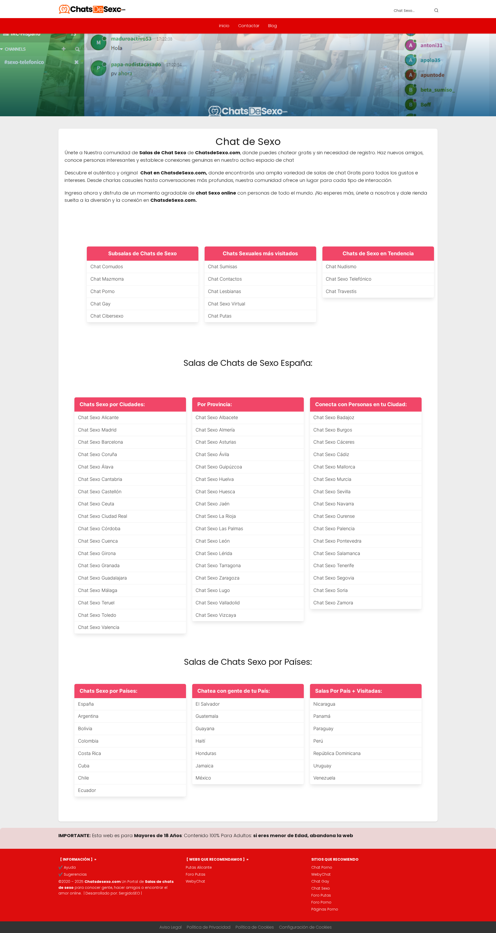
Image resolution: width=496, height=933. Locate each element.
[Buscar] (436, 10)
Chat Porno (102, 291)
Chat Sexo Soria (330, 590)
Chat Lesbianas (224, 291)
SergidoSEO (129, 893)
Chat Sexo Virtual (226, 303)
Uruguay (322, 765)
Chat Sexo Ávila (212, 454)
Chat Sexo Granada (99, 565)
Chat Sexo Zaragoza (217, 578)
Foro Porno (321, 902)
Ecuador (87, 790)
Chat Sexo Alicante (98, 417)
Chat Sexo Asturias (216, 442)
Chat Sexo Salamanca (336, 553)
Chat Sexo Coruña (97, 454)
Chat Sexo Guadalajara (102, 578)
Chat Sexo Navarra (333, 503)
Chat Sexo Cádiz (331, 454)
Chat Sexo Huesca (215, 491)
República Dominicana (337, 753)
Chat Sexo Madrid (97, 430)
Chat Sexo (320, 888)
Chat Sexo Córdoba (99, 528)
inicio (224, 26)
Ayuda (70, 867)
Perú (318, 741)
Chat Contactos (225, 279)
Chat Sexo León (213, 541)
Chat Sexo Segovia (333, 578)
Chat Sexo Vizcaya (216, 615)
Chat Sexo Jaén (212, 503)
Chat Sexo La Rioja (216, 516)
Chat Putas (219, 316)
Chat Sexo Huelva (215, 479)
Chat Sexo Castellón (99, 491)
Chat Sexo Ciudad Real (102, 516)
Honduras (206, 753)
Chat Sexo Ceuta (96, 503)
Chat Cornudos (106, 266)
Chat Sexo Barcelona (100, 442)
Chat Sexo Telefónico (348, 279)
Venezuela (324, 778)
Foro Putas (195, 874)
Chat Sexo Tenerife (333, 565)
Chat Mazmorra (107, 279)
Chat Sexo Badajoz (333, 417)
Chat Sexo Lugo (213, 590)
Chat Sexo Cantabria (100, 479)
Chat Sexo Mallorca (334, 466)
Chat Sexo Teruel (96, 602)
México (203, 778)
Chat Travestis (341, 291)
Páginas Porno (324, 909)
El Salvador (208, 704)
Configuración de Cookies (305, 927)
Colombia (88, 741)
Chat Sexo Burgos (332, 430)
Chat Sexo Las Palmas (219, 528)
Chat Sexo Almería (215, 430)
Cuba (83, 765)
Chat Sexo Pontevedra (337, 541)
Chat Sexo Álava (95, 466)
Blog (272, 26)
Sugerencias (75, 874)
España (86, 704)
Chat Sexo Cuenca (98, 541)
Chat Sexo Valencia (98, 627)
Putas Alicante (199, 867)
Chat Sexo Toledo (97, 615)
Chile (83, 778)
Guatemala (207, 716)
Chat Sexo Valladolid (218, 602)
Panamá (321, 716)
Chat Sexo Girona (97, 553)
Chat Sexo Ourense (334, 516)
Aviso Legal (170, 927)
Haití (200, 741)
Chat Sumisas (222, 266)
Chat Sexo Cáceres (333, 442)
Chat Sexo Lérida (214, 553)
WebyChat (195, 881)
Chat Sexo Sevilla (332, 491)
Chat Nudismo (341, 266)
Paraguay (323, 728)
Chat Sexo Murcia (332, 479)
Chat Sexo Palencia (334, 528)
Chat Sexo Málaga (97, 590)
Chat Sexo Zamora (333, 602)
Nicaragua (324, 704)
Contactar (248, 26)
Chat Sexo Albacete (217, 417)
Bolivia (85, 728)
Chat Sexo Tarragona (218, 565)
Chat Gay (100, 303)
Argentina (88, 716)
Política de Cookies (255, 927)
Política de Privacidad (208, 927)
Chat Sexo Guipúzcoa (219, 466)
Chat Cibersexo (106, 316)
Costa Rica (89, 753)
